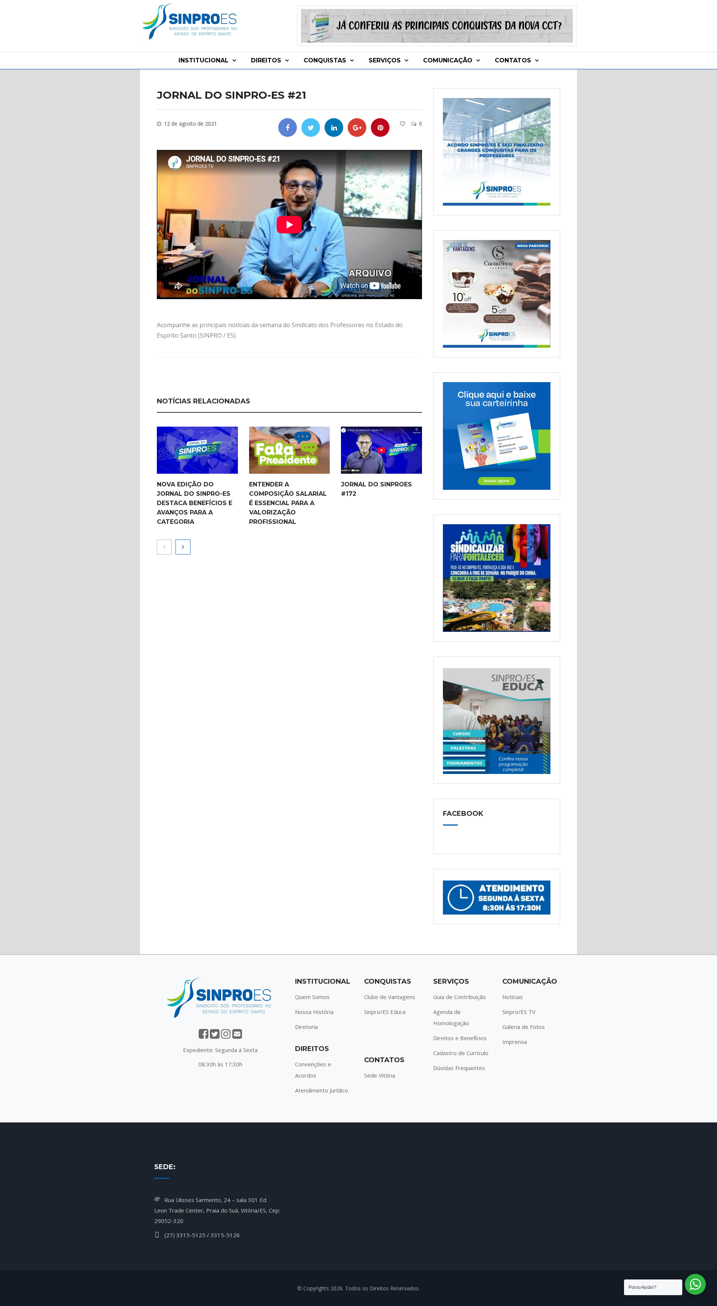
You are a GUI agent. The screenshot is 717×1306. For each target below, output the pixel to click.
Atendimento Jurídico (321, 1090)
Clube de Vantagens (389, 997)
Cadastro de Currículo (460, 1053)
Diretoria (306, 1026)
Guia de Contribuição (459, 997)
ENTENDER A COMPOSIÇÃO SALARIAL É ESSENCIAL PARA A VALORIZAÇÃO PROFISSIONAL (288, 503)
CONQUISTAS (325, 60)
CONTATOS (513, 60)
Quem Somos (312, 997)
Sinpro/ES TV (519, 1011)
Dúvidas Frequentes (459, 1068)
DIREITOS (266, 60)
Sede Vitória (379, 1075)
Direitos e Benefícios (460, 1038)
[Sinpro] (190, 23)
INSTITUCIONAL (204, 60)
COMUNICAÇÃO (447, 60)
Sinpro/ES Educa (385, 1011)
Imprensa (514, 1041)
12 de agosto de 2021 (190, 123)
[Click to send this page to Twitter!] (310, 127)
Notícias (512, 997)
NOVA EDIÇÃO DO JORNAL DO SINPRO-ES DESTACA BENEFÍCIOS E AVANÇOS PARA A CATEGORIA (194, 503)
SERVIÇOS (385, 60)
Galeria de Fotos (523, 1026)
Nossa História (314, 1011)
